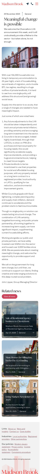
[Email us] (27, 4)
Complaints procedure (21, 452)
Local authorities (20, 436)
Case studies (25, 431)
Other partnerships (19, 439)
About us (12, 429)
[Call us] (32, 4)
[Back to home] (12, 3)
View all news (9, 296)
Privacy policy (17, 447)
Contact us (14, 431)
